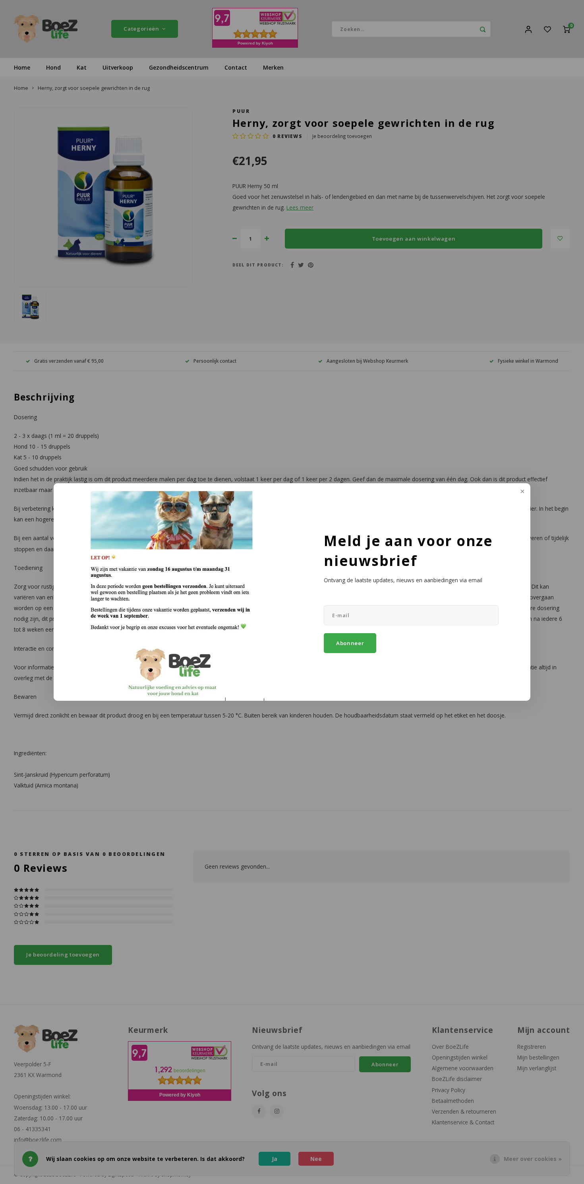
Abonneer (350, 643)
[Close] (521, 492)
